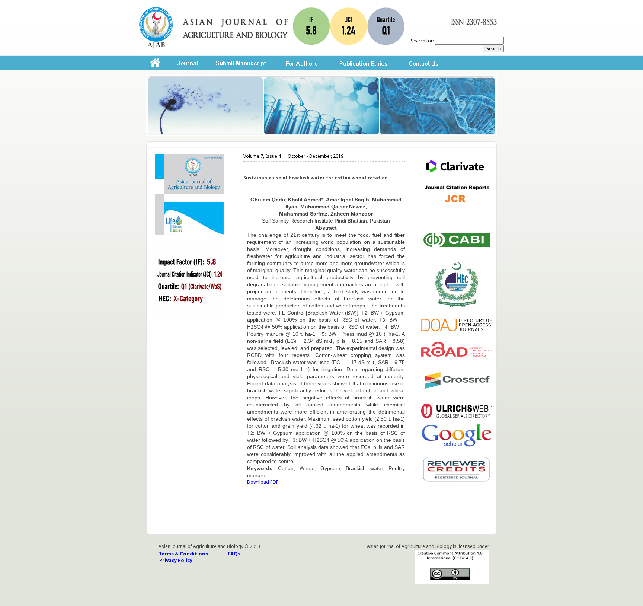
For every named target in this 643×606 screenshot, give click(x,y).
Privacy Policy (175, 560)
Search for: (422, 41)
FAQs (234, 553)
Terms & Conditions (183, 553)
